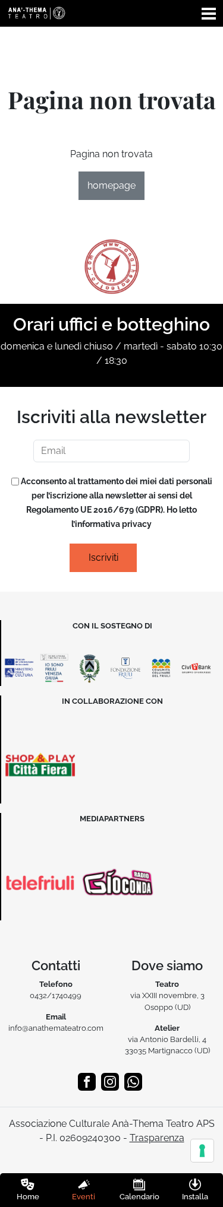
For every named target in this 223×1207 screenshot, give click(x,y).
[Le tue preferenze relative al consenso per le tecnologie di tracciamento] (202, 1150)
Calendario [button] (139, 1196)
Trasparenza (157, 1138)
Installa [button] (195, 1196)
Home (28, 1196)
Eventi (83, 1196)
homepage (111, 185)
